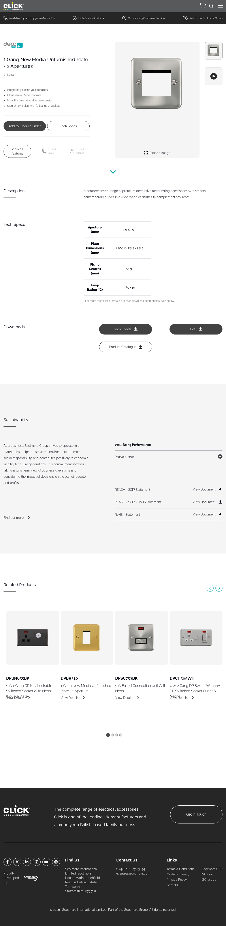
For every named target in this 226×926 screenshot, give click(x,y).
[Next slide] (218, 588)
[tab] (108, 735)
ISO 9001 (208, 874)
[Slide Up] (113, 174)
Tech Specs (68, 126)
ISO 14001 (209, 879)
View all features (17, 151)
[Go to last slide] (210, 588)
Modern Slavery (178, 874)
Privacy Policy (177, 879)
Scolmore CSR (212, 869)
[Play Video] (213, 76)
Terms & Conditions (180, 869)
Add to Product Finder (25, 126)
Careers (172, 885)
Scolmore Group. (136, 909)
